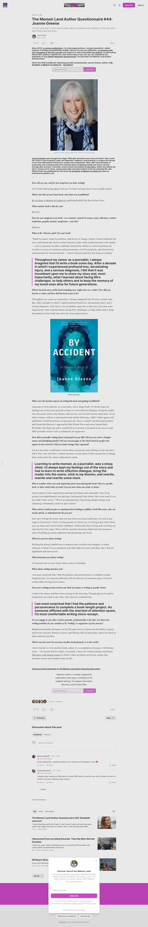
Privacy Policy (91, 903)
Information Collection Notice (73, 903)
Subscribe (74, 896)
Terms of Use (85, 901)
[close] (96, 861)
